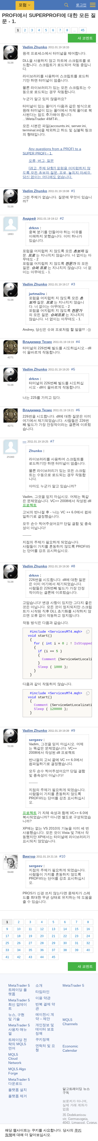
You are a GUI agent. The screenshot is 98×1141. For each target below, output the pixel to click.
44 (42, 957)
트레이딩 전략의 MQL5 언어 (17, 1044)
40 (88, 950)
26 (19, 943)
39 (76, 950)
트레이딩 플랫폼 (19, 989)
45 (82, 30)
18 (19, 936)
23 (76, 936)
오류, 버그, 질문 (41, 161)
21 (53, 936)
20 (42, 936)
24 (88, 936)
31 (76, 943)
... (74, 30)
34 (19, 950)
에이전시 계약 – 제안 (44, 1016)
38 (65, 950)
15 (76, 929)
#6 (78, 410)
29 (53, 943)
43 (30, 957)
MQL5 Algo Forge (17, 1071)
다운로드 (19, 1081)
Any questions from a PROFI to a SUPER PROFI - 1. (52, 151)
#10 (62, 856)
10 (19, 929)
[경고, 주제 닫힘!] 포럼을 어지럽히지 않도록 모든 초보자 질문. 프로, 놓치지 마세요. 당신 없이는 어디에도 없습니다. (57, 172)
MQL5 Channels (70, 1022)
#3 (73, 284)
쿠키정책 (42, 1039)
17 (7, 936)
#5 (73, 369)
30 (65, 943)
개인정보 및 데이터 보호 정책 (44, 1029)
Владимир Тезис (37, 342)
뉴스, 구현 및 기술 (16, 1017)
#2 (62, 218)
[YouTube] (66, 1082)
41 (7, 957)
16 (88, 929)
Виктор (29, 856)
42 (19, 957)
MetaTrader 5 (73, 985)
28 (42, 943)
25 (7, 943)
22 (65, 936)
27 (30, 943)
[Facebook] (66, 1074)
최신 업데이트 (19, 1004)
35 (30, 950)
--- (24, 441)
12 (42, 929)
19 (30, 936)
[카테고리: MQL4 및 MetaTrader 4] (10, 30)
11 (30, 929)
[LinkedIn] (74, 1082)
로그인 (81, 5)
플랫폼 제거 (17, 1096)
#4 (78, 342)
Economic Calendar (70, 1048)
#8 (73, 566)
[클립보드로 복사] (88, 632)
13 (53, 929)
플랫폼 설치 (17, 1090)
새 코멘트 (85, 38)
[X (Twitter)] (82, 1074)
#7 (52, 441)
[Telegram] (74, 1074)
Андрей (29, 218)
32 (88, 943)
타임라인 (42, 992)
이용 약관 (43, 998)
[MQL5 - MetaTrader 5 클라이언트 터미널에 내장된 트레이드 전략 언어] (8, 5)
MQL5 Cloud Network (14, 1058)
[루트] (3, 30)
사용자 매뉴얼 (19, 1029)
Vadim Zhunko (35, 47)
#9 (73, 730)
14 (65, 929)
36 (42, 950)
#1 (73, 191)
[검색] (66, 5)
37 (53, 950)
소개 (38, 985)
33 (7, 950)
